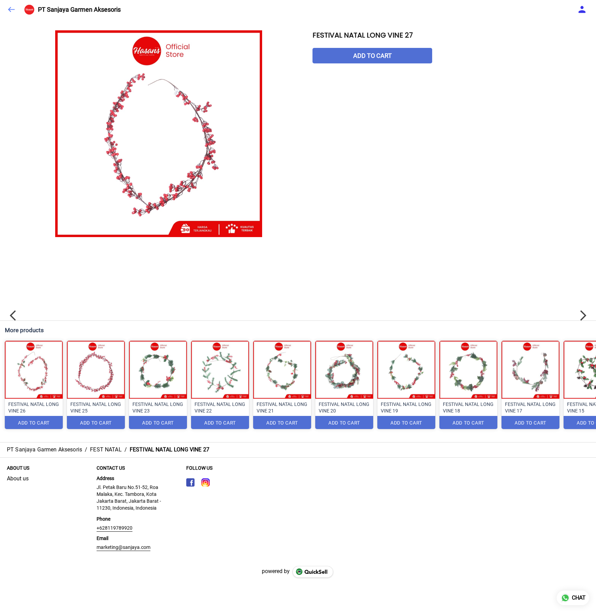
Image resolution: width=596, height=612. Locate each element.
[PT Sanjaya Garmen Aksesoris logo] (29, 9)
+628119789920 (114, 528)
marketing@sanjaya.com (123, 547)
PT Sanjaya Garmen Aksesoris (79, 9)
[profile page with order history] (582, 10)
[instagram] (205, 482)
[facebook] (190, 482)
